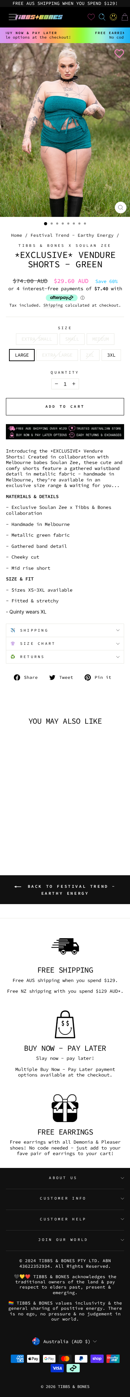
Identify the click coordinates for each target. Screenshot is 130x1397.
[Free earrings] (65, 1108)
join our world (63, 1239)
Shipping (53, 305)
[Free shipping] (65, 946)
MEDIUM (100, 339)
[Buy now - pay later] (65, 1024)
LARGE (22, 355)
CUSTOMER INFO (63, 1198)
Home (16, 235)
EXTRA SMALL (36, 339)
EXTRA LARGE (57, 355)
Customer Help (63, 1219)
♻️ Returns (27, 656)
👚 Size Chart (33, 643)
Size (65, 328)
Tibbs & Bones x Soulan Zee (64, 245)
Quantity (65, 372)
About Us (63, 1177)
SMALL (72, 339)
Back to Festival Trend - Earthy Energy (70, 890)
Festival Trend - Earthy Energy (72, 235)
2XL (90, 355)
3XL (111, 355)
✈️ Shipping (29, 630)
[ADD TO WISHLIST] (117, 53)
